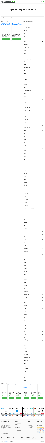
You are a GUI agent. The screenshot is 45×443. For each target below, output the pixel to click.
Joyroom (33, 154)
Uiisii (33, 337)
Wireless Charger (33, 363)
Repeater (33, 268)
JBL (33, 151)
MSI (33, 216)
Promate (33, 253)
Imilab (33, 144)
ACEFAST (33, 30)
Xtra (33, 377)
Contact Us (42, 437)
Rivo (33, 273)
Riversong (33, 271)
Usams (33, 343)
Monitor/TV (33, 205)
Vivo (33, 346)
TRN (33, 329)
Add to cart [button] (5, 38)
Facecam (33, 98)
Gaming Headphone (33, 108)
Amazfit (33, 35)
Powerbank (33, 248)
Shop (14, 437)
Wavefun (33, 351)
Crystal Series (33, 81)
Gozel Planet (33, 119)
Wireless (33, 362)
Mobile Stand (33, 202)
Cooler (33, 76)
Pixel (33, 242)
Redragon (33, 265)
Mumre (33, 217)
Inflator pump (33, 145)
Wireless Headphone (33, 365)
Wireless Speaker (33, 369)
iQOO (33, 150)
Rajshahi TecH (6, 441)
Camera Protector (33, 67)
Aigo (33, 32)
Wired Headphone (33, 357)
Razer (33, 259)
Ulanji (33, 339)
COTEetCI (33, 79)
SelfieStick (33, 285)
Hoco (33, 130)
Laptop (33, 176)
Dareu (33, 82)
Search (41, 1)
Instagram (19, 430)
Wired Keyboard (33, 359)
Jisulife (33, 153)
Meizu (33, 191)
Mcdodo (33, 188)
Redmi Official (33, 263)
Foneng (33, 101)
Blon (33, 56)
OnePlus (33, 228)
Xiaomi (33, 372)
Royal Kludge (33, 277)
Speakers (33, 308)
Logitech (33, 185)
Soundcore (33, 305)
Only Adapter (33, 230)
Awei (33, 45)
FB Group (18, 427)
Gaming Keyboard (33, 110)
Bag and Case (33, 47)
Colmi (33, 75)
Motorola (33, 210)
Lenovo (33, 179)
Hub (33, 136)
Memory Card (33, 193)
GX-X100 (33, 121)
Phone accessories (33, 240)
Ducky (33, 87)
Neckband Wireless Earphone (33, 220)
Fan (33, 99)
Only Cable (33, 231)
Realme (33, 260)
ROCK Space (33, 274)
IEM (33, 141)
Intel (33, 147)
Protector (33, 254)
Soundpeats (33, 306)
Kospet (33, 171)
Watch (33, 349)
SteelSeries (33, 311)
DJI (33, 85)
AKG (33, 33)
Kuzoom (33, 173)
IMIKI (33, 142)
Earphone (33, 88)
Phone (33, 239)
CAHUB (33, 65)
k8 (33, 159)
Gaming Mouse (33, 111)
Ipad (33, 148)
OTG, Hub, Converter (33, 234)
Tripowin (33, 328)
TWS (33, 331)
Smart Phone (33, 297)
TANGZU (33, 323)
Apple (33, 42)
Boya (33, 64)
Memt (33, 194)
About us (8, 437)
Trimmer (33, 326)
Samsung (33, 280)
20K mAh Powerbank (33, 27)
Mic (33, 197)
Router (33, 276)
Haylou (33, 124)
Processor (33, 250)
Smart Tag (33, 299)
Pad (33, 236)
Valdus (33, 345)
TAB (33, 317)
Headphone (33, 125)
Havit (33, 122)
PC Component (33, 237)
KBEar (33, 162)
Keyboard (33, 165)
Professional (33, 251)
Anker (33, 41)
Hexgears (33, 128)
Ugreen (33, 336)
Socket (33, 302)
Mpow (33, 214)
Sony (33, 303)
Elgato (33, 93)
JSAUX (33, 156)
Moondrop (33, 207)
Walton (33, 348)
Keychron (33, 168)
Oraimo (33, 233)
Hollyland (33, 131)
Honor (33, 133)
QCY (33, 256)
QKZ (33, 257)
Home (1, 5)
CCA (33, 70)
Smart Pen (33, 296)
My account (28, 437)
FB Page (18, 428)
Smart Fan (33, 293)
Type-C (33, 334)
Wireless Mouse (33, 368)
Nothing (33, 225)
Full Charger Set (33, 102)
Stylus (33, 316)
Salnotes (33, 279)
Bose (33, 62)
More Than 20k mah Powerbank (33, 208)
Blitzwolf (33, 55)
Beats (33, 53)
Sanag (33, 282)
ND (33, 219)
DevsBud (43, 441)
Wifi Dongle (33, 354)
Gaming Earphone (33, 107)
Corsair (33, 78)
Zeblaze (33, 380)
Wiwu (33, 371)
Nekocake (33, 222)
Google (33, 116)
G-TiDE (33, 104)
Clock (33, 73)
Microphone (33, 199)
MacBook (33, 187)
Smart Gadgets (33, 294)
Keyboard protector (33, 167)
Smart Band (33, 291)
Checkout (21, 437)
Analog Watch (33, 38)
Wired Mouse (33, 360)
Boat (33, 61)
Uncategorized (33, 340)
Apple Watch (33, 44)
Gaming (33, 105)
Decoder (33, 84)
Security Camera (33, 283)
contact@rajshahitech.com (19, 425)
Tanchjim (33, 322)
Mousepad (33, 213)
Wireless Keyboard (33, 366)
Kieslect (33, 170)
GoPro (33, 118)
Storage (33, 314)
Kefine (33, 164)
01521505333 (19, 423)
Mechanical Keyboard (33, 190)
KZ (33, 174)
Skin (33, 288)
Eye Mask (33, 96)
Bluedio (33, 58)
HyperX (33, 139)
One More (33, 227)
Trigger (33, 325)
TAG (33, 320)
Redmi (33, 262)
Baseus (33, 50)
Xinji (33, 374)
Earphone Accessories (33, 90)
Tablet (33, 319)
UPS (33, 342)
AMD (33, 36)
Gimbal (33, 113)
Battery (33, 52)
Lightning (33, 182)
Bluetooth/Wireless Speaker (33, 59)
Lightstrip (33, 184)
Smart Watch (33, 300)
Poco (33, 245)
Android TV (33, 39)
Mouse (33, 211)
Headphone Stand (33, 127)
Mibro (33, 196)
